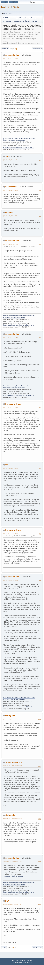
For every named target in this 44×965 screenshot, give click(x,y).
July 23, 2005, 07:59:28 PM (10, 580)
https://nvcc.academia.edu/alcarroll (14, 140)
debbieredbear (11, 186)
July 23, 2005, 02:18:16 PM (10, 407)
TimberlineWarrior (13, 762)
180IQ (7, 156)
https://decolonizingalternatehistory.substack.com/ (19, 138)
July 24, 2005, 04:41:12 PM (10, 719)
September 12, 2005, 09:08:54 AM (12, 818)
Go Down (5, 49)
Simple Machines (27, 962)
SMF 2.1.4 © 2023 (17, 962)
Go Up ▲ (29, 960)
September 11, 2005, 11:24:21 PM (12, 766)
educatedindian (12, 55)
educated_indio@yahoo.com (13, 876)
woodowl (9, 212)
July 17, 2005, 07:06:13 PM (10, 216)
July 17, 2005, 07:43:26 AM (10, 58)
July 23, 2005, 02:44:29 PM (10, 468)
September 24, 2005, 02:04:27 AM (12, 861)
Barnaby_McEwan (13, 404)
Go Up (4, 947)
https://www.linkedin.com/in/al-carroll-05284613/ (18, 148)
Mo (6, 464)
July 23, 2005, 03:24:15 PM (10, 533)
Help (13, 960)
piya (7, 901)
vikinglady (10, 715)
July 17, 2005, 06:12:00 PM (10, 190)
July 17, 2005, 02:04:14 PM (10, 160)
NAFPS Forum (10, 6)
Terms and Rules (20, 960)
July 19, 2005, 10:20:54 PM (10, 244)
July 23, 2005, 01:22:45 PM (10, 337)
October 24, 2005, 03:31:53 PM (12, 904)
